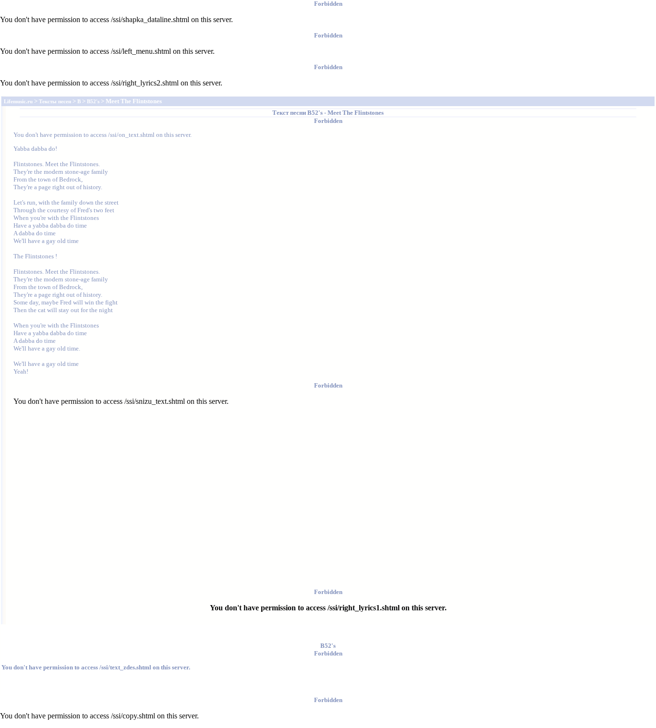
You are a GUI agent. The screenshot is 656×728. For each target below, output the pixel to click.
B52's (315, 112)
